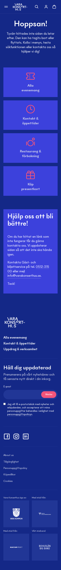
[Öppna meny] (6, 6)
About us (8, 455)
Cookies (8, 481)
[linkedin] (25, 436)
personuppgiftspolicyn (19, 414)
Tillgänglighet (11, 462)
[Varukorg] (54, 6)
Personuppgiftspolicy (15, 468)
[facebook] (6, 436)
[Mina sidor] (46, 6)
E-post (7, 386)
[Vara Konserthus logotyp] (20, 6)
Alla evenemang (15, 337)
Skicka (48, 394)
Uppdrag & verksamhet (20, 349)
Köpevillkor (9, 474)
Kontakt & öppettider (19, 343)
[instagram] (16, 436)
